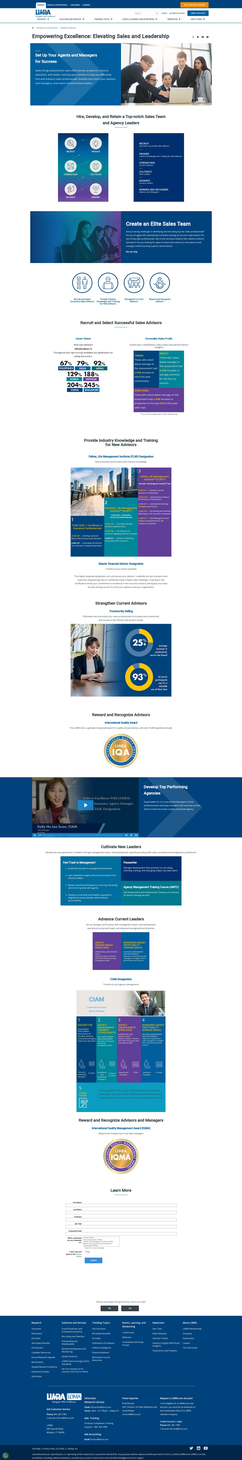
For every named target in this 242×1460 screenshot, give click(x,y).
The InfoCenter (190, 1347)
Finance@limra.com (99, 1439)
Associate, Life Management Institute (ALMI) (121, 509)
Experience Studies (40, 1371)
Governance (188, 1338)
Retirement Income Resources (101, 1359)
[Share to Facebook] (197, 37)
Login (179, 1421)
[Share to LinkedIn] (202, 37)
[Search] (157, 13)
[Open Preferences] (5, 1455)
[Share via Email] (207, 37)
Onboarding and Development (69, 1342)
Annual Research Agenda (43, 1357)
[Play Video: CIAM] (85, 805)
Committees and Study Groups (132, 1343)
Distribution (37, 1347)
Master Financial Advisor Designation (121, 563)
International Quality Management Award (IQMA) (121, 1128)
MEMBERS (41, 5)
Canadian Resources (41, 1352)
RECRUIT (144, 143)
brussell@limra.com (131, 1414)
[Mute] (126, 835)
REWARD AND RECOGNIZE (153, 189)
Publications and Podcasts (165, 1350)
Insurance (36, 1328)
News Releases (160, 1333)
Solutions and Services (47, 27)
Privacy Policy (49, 1448)
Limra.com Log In (198, 13)
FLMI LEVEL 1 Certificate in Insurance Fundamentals (87, 527)
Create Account (178, 13)
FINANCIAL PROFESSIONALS (57, 5)
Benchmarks (37, 1362)
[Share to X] (193, 37)
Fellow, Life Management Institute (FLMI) (154, 478)
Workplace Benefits (41, 1343)
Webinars (126, 1337)
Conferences (128, 1332)
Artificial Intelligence (101, 1347)
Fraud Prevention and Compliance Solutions (72, 1330)
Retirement (37, 1333)
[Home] (33, 27)
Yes (109, 1308)
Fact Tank (157, 1328)
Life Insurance (98, 1328)
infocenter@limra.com (100, 1407)
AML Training (91, 1418)
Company (187, 1333)
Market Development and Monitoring (74, 1350)
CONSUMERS (75, 5)
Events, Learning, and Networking (134, 1324)
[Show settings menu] (131, 835)
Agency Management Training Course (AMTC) (151, 887)
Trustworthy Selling (121, 611)
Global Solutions (68, 27)
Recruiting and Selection (73, 1336)
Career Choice (83, 338)
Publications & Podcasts (103, 1343)
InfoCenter (37, 1376)
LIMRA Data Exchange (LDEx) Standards (75, 1362)
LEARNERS (86, 5)
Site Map (36, 1448)
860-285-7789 (60, 1414)
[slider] (83, 835)
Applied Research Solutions (44, 1366)
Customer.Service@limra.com (60, 1418)
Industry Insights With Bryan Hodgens (166, 1344)
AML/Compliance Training (194, 5)
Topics (164, 13)
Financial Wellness (100, 1352)
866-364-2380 (100, 1427)
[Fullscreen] (136, 835)
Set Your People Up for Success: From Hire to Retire (75, 1370)
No (130, 1308)
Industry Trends (160, 1338)
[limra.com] (45, 13)
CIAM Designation (121, 979)
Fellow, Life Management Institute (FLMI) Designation (121, 456)
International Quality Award (121, 722)
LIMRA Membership (192, 1328)
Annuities (36, 1338)
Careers (186, 1343)
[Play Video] (34, 835)
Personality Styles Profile (158, 338)
